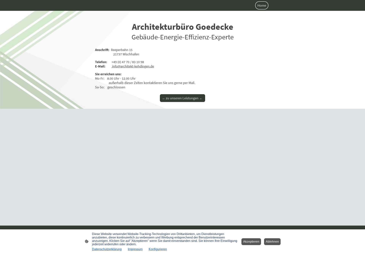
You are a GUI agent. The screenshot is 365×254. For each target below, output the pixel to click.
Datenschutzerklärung (107, 249)
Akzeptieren (251, 241)
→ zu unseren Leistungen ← (182, 98)
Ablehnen (272, 241)
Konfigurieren (158, 249)
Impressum (135, 249)
